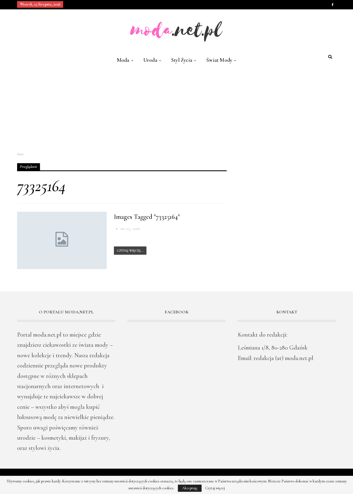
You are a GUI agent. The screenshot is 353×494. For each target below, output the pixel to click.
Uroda (150, 60)
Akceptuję (189, 488)
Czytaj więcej (215, 488)
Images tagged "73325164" (147, 217)
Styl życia (181, 60)
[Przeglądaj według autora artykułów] (117, 228)
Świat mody (219, 60)
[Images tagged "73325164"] (62, 240)
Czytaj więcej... (130, 251)
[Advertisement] (176, 107)
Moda (123, 60)
